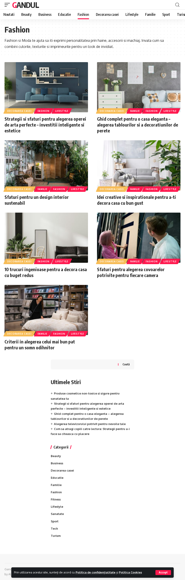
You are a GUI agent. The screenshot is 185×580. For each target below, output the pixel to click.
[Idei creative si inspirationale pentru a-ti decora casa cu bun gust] (138, 165)
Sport (54, 521)
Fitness (56, 499)
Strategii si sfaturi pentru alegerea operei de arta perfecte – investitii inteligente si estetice (45, 124)
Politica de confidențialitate (96, 572)
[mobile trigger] (8, 4)
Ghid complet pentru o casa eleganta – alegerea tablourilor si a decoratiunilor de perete (137, 124)
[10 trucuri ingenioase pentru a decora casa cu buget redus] (46, 238)
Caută (126, 364)
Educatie (57, 477)
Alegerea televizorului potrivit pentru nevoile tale (90, 424)
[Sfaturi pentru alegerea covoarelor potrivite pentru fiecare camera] (138, 238)
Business (57, 463)
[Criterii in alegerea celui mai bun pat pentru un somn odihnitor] (46, 310)
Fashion (43, 111)
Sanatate (57, 514)
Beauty (56, 456)
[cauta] (177, 4)
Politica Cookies (130, 572)
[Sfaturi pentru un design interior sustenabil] (46, 165)
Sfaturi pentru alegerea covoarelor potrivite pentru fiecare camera (131, 272)
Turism (56, 536)
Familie (135, 111)
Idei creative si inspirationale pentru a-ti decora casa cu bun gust (136, 200)
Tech (54, 528)
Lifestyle (61, 111)
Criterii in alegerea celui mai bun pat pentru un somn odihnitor (40, 344)
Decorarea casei (19, 111)
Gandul (25, 4)
